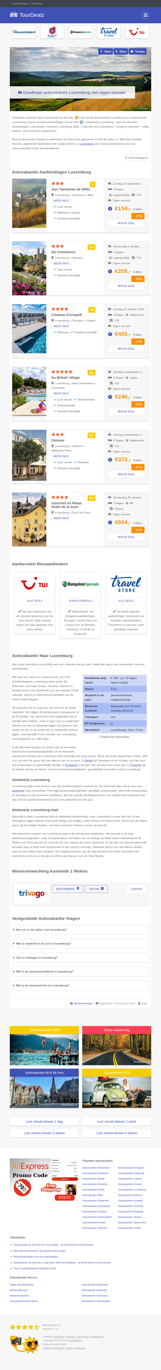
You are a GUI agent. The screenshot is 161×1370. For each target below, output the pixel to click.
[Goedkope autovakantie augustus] (116, 1049)
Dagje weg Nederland (21, 1284)
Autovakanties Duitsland (95, 1173)
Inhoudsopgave (138, 157)
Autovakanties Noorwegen (96, 1206)
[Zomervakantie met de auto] (44, 1049)
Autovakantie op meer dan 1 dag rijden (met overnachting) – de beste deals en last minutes (62, 1262)
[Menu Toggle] (145, 15)
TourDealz (82, 1336)
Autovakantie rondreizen (95, 1295)
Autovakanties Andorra (130, 1195)
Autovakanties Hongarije (131, 1167)
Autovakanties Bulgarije (130, 1211)
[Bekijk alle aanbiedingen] (24, 31)
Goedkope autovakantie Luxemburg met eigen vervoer (74, 92)
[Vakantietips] (116, 1092)
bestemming (65, 889)
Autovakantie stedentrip (94, 1290)
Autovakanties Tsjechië (94, 1228)
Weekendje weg (18, 1290)
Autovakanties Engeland (131, 1173)
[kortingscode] (44, 1177)
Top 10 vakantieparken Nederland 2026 (35, 1268)
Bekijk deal (126, 223)
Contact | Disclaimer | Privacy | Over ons (64, 1348)
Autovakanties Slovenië (130, 1206)
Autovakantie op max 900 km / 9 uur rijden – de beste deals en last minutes (53, 1244)
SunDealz (59, 1336)
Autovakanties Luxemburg (132, 1189)
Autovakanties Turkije (129, 1228)
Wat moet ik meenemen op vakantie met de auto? (40, 1251)
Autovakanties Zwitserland (132, 1222)
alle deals (35, 600)
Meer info (61, 200)
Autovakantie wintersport (95, 1284)
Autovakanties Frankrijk (94, 1184)
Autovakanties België (93, 1178)
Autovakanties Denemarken (97, 1217)
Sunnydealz (75, 1340)
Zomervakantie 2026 (44, 1030)
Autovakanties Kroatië (94, 1222)
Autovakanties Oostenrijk (95, 1200)
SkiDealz (71, 1336)
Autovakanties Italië (92, 1195)
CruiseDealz (96, 1336)
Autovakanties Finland (130, 1184)
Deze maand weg (116, 1030)
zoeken (136, 889)
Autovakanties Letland (130, 1178)
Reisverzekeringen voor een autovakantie (36, 1256)
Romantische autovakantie (96, 1301)
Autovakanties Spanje (129, 1217)
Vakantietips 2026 (117, 1073)
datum (94, 889)
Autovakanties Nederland (95, 1167)
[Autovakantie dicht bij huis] (44, 1092)
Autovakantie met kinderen (24, 1301)
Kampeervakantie (19, 1295)
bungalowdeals (80, 600)
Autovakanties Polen (93, 1189)
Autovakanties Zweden (94, 1211)
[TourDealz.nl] (25, 1327)
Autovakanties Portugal (130, 1200)
